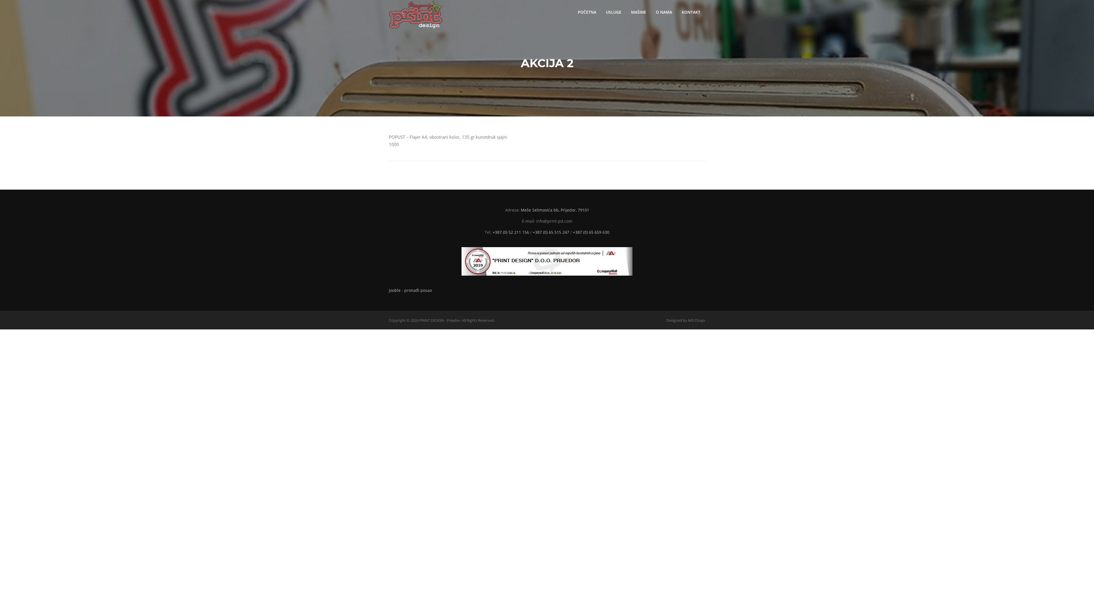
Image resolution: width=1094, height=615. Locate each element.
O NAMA (664, 12)
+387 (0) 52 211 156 (511, 232)
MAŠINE (638, 12)
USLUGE (613, 12)
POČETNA (587, 12)
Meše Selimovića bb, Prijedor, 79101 (555, 210)
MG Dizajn (696, 320)
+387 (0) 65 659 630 (591, 232)
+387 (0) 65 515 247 (551, 232)
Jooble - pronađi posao (410, 290)
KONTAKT (691, 12)
